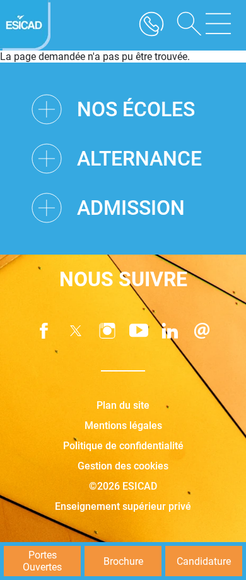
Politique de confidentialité (123, 446)
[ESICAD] (25, 25)
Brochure (123, 561)
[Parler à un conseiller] (151, 25)
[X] (75, 331)
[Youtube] (139, 331)
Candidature (204, 561)
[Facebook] (44, 331)
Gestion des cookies (123, 466)
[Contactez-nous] (202, 331)
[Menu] (218, 25)
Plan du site (123, 405)
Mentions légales (123, 426)
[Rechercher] (185, 25)
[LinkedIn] (170, 331)
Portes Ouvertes (42, 561)
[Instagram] (107, 331)
